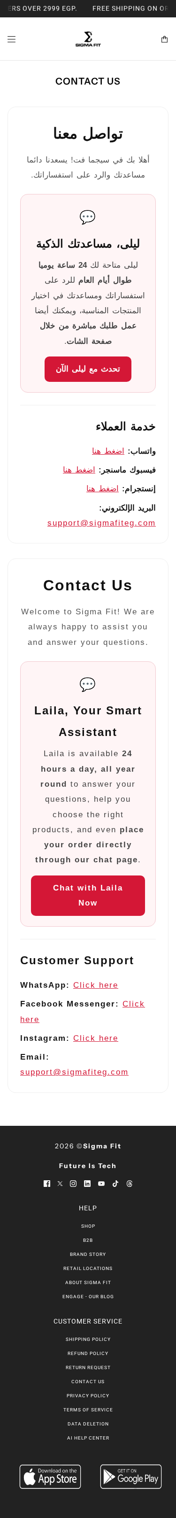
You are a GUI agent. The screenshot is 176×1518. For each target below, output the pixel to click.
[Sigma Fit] (88, 39)
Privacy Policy (88, 1395)
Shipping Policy (88, 1339)
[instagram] (73, 1183)
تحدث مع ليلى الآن (88, 368)
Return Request (88, 1367)
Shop (88, 1226)
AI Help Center (88, 1438)
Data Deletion (88, 1423)
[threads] (129, 1183)
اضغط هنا (108, 451)
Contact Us (88, 1381)
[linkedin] (87, 1183)
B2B (88, 1240)
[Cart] (164, 39)
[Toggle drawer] (11, 39)
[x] (60, 1183)
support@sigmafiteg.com (101, 523)
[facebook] (47, 1183)
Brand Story (88, 1254)
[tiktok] (115, 1183)
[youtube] (101, 1183)
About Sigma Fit (88, 1282)
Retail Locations (88, 1268)
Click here (95, 985)
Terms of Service (88, 1409)
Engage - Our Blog (88, 1296)
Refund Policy (88, 1353)
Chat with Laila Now (88, 895)
